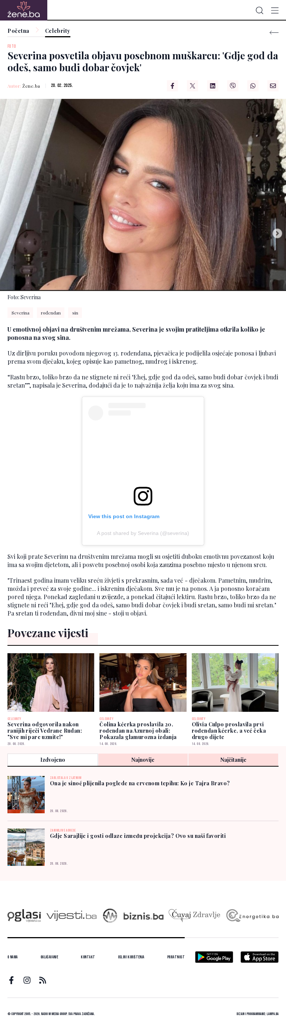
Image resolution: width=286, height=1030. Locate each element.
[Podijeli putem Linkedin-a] (212, 85)
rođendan (51, 313)
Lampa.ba (273, 1014)
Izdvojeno (52, 759)
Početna (18, 31)
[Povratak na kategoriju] (274, 33)
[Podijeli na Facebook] (172, 85)
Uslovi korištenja (131, 957)
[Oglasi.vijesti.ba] (24, 915)
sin (75, 313)
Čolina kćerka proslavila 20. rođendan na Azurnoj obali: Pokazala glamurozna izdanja (138, 730)
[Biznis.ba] (143, 916)
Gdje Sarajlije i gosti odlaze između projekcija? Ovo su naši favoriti (138, 836)
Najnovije (143, 759)
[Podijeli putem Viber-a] (232, 85)
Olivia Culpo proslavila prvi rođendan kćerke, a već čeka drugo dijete (229, 730)
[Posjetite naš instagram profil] (27, 980)
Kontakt (88, 957)
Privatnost (176, 957)
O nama (12, 957)
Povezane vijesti (47, 632)
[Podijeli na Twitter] (192, 85)
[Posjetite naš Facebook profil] (11, 980)
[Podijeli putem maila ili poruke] (273, 85)
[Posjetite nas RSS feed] (43, 980)
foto (11, 46)
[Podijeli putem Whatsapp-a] (252, 85)
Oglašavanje (49, 957)
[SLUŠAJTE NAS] (110, 915)
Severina (20, 313)
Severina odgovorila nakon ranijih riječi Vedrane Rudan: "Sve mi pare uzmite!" (44, 730)
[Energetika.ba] (252, 915)
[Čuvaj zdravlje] (194, 915)
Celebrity (57, 31)
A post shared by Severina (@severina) (143, 533)
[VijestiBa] (71, 915)
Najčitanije (233, 759)
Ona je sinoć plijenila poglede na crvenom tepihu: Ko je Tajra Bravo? (140, 783)
